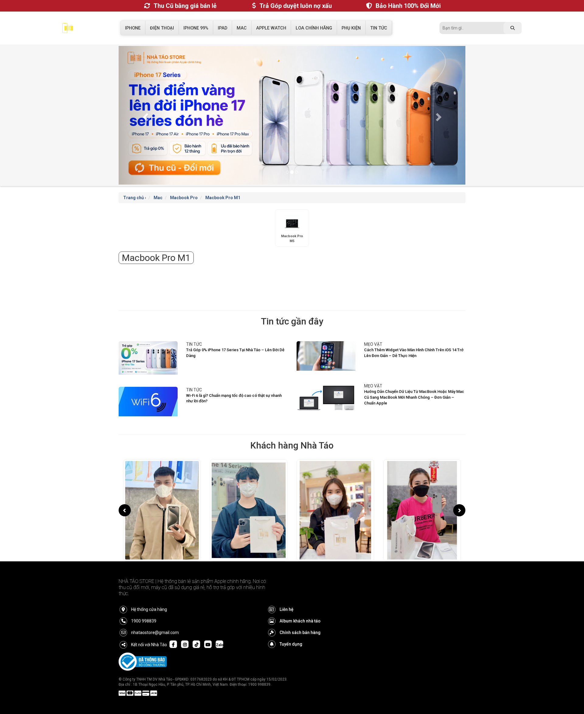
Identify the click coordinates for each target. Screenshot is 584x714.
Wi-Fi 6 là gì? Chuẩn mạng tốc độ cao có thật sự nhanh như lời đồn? (234, 398)
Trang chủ (133, 197)
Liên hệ (287, 609)
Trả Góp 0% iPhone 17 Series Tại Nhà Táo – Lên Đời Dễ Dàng (235, 353)
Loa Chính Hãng (314, 28)
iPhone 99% (195, 28)
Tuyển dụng (291, 644)
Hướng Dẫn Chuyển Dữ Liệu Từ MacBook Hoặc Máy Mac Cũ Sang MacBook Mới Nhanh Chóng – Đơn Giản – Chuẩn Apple (414, 397)
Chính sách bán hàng (300, 632)
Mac (242, 28)
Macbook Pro (184, 197)
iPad (222, 28)
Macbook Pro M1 (222, 197)
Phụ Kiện (351, 28)
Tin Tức (378, 28)
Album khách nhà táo (300, 621)
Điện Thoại (162, 28)
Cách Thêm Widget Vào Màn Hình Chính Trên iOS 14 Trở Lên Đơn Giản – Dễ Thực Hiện (414, 353)
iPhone (133, 28)
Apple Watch (271, 28)
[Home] (67, 29)
